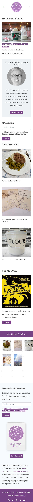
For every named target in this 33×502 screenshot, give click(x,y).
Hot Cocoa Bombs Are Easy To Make (13, 50)
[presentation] (16, 32)
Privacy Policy (20, 495)
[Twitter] (12, 500)
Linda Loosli (7, 53)
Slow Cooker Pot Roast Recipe (11, 181)
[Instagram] (16, 500)
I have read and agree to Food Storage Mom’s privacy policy (15, 409)
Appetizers (7, 44)
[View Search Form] (3, 6)
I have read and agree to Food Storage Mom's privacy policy (15, 133)
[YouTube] (24, 500)
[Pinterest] (20, 500)
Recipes (5, 46)
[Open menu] (29, 6)
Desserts (16, 44)
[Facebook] (8, 500)
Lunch (25, 44)
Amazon (6, 322)
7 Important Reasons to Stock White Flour (15, 260)
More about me (16, 112)
